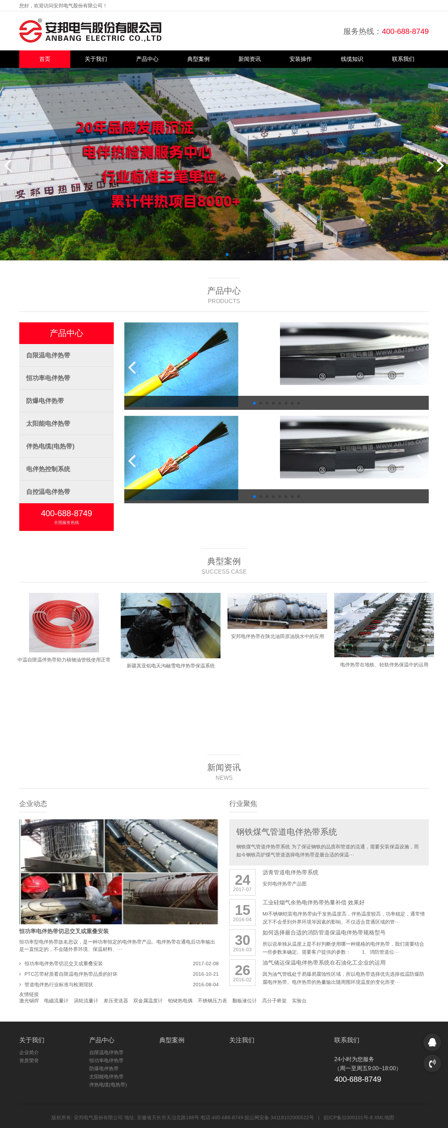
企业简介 (29, 1052)
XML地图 (384, 1117)
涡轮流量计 (86, 1000)
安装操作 (300, 59)
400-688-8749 (405, 31)
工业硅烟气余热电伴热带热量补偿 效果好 (313, 902)
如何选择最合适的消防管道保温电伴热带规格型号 (324, 933)
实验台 (299, 1000)
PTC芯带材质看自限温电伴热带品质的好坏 (71, 974)
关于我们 (96, 59)
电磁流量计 (56, 1000)
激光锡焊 (29, 1000)
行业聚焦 (243, 803)
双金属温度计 (148, 1000)
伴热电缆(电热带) (50, 446)
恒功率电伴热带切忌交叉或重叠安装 (64, 931)
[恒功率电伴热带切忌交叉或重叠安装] (119, 871)
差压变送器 (116, 1000)
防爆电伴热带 (45, 400)
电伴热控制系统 (48, 468)
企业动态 (33, 803)
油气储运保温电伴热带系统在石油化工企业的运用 (324, 963)
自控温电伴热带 (48, 491)
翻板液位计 (244, 1000)
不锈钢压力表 (212, 1000)
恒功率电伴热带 (48, 377)
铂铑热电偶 (180, 1000)
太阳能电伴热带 (48, 423)
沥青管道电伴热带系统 (290, 872)
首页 (44, 59)
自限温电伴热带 (48, 355)
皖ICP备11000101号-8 (348, 1117)
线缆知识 (352, 59)
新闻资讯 (249, 59)
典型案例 (198, 59)
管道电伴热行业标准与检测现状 (58, 984)
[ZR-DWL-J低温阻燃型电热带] (198, 353)
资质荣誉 (29, 1060)
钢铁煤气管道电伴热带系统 (286, 831)
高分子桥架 (274, 1000)
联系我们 (403, 59)
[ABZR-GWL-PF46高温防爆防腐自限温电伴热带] (354, 353)
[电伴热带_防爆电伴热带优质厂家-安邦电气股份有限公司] (90, 30)
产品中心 (147, 59)
